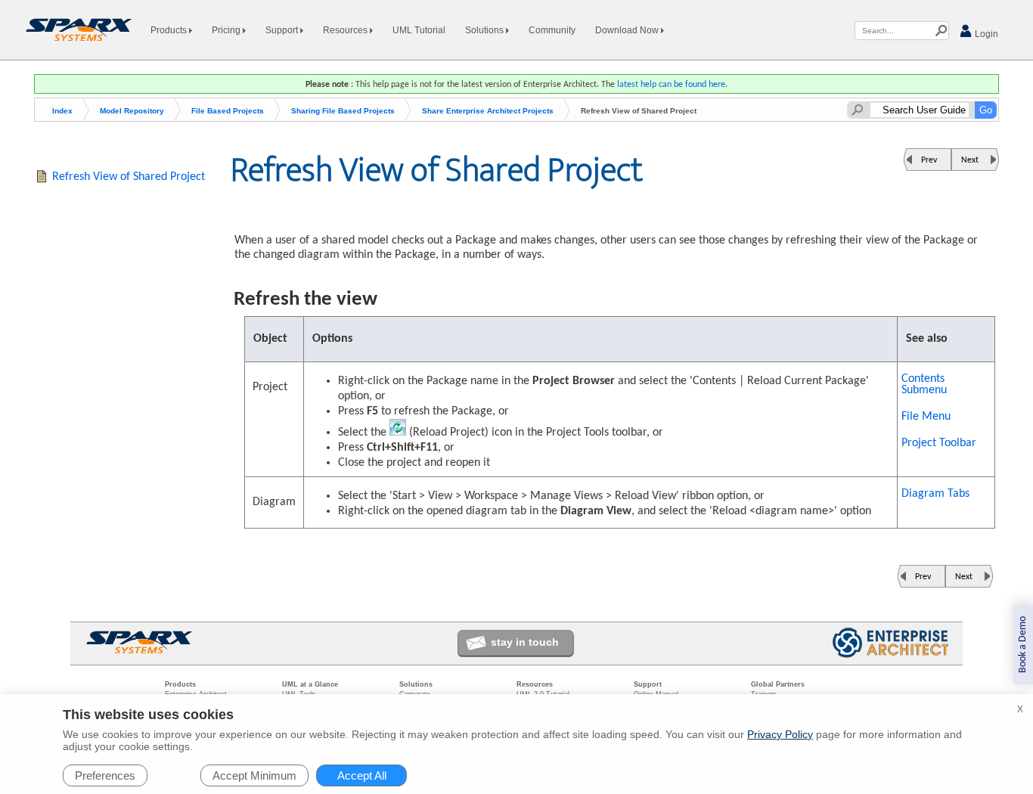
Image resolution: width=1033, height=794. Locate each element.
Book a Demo (1022, 644)
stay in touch (525, 642)
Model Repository (132, 111)
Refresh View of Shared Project (128, 177)
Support (282, 30)
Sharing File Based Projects (343, 111)
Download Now (628, 30)
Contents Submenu (924, 384)
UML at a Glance (310, 684)
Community (552, 30)
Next (970, 160)
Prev (929, 160)
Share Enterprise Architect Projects (488, 111)
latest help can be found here (671, 84)
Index (62, 111)
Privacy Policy (780, 734)
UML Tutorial (418, 30)
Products (169, 30)
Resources (346, 30)
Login (985, 34)
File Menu (926, 417)
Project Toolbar (938, 443)
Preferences (105, 775)
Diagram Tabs (935, 494)
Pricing (227, 30)
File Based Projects (227, 111)
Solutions (485, 30)
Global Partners (778, 684)
